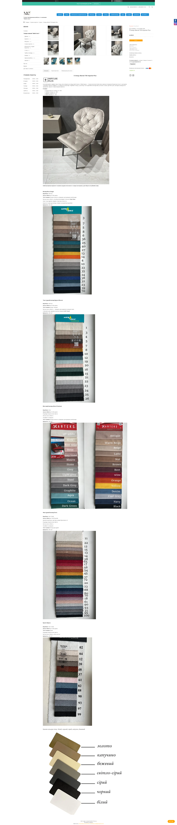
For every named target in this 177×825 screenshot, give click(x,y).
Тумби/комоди (114, 14)
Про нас (25, 63)
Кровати (27, 39)
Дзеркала (136, 14)
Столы (26, 50)
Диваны (26, 36)
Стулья (40, 22)
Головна (26, 31)
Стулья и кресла (34, 22)
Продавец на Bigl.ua (88, 822)
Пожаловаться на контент (84, 823)
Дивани (60, 14)
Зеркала (26, 60)
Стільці (105, 14)
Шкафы (26, 55)
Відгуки (25, 66)
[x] (133, 75)
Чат (172, 821)
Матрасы (27, 41)
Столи (99, 14)
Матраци (92, 14)
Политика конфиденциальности (97, 823)
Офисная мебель (29, 58)
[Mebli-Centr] (27, 13)
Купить (135, 40)
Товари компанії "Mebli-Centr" (31, 33)
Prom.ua (95, 821)
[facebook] (130, 75)
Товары (27, 22)
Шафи (129, 14)
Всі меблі (144, 14)
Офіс (123, 14)
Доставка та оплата (28, 68)
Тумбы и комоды (28, 53)
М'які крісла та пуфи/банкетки (78, 14)
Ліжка (66, 14)
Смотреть (96, 3)
